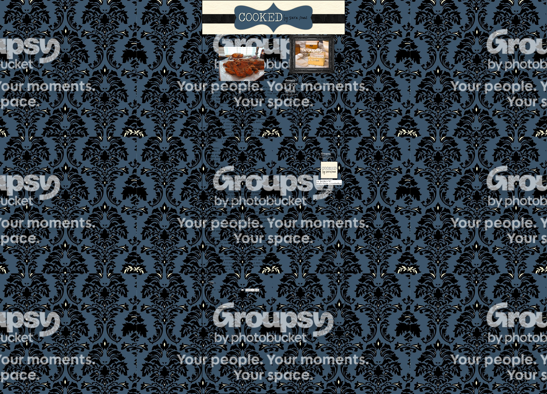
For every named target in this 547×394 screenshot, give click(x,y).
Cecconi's (325, 251)
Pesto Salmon (326, 319)
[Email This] (246, 290)
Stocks (291, 128)
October (324, 220)
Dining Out (291, 108)
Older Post (271, 374)
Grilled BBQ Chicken (330, 330)
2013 (321, 199)
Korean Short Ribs (329, 308)
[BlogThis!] (249, 290)
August (324, 228)
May (322, 240)
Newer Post (211, 374)
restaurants (291, 114)
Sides (290, 118)
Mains (218, 293)
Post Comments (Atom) (233, 380)
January (324, 348)
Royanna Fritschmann (323, 386)
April (323, 335)
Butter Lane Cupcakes (331, 290)
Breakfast (291, 101)
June (323, 236)
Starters (290, 125)
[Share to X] (252, 290)
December (325, 211)
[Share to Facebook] (255, 290)
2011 (321, 208)
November (325, 215)
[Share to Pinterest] (257, 290)
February (325, 344)
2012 (321, 203)
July (323, 232)
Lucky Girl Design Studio (238, 386)
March (323, 340)
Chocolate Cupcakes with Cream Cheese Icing (330, 262)
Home (241, 374)
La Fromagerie (327, 255)
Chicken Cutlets (328, 280)
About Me (293, 136)
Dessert (291, 104)
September (326, 224)
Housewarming (326, 276)
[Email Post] (243, 290)
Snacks (291, 121)
